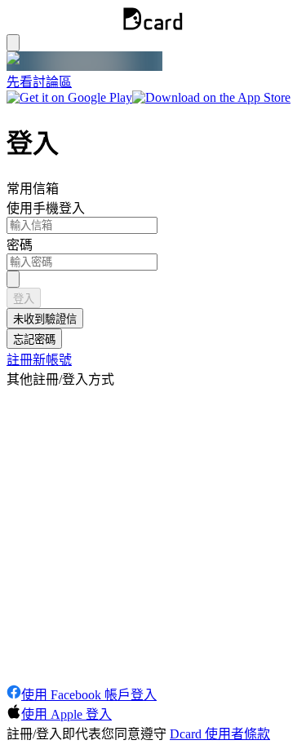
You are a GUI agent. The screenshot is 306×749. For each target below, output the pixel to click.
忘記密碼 (34, 339)
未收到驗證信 (45, 319)
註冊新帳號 (39, 360)
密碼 (20, 245)
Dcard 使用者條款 (220, 734)
